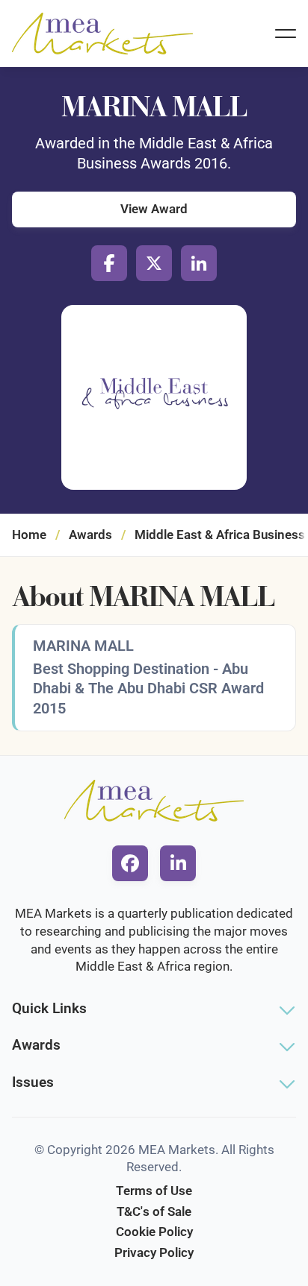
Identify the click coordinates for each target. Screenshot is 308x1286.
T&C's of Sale (154, 1211)
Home (29, 534)
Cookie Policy (154, 1231)
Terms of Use (154, 1190)
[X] (154, 263)
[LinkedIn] (199, 263)
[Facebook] (109, 263)
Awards (90, 534)
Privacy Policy (154, 1252)
